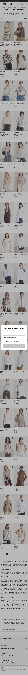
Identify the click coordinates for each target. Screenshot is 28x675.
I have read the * (12, 341)
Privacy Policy (15, 341)
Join (14, 346)
